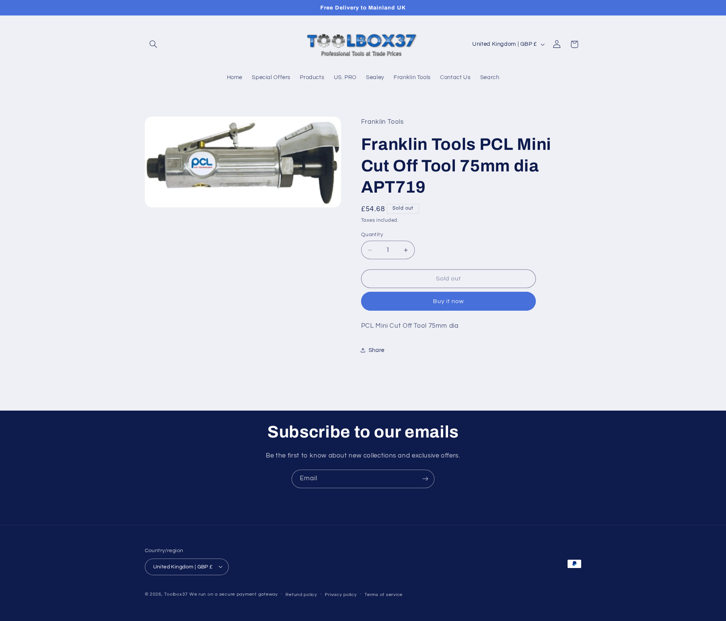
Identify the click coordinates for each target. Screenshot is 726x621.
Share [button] (377, 350)
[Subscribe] (425, 479)
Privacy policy (341, 594)
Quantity (372, 234)
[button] (153, 44)
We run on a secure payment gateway (233, 594)
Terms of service (384, 594)
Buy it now (448, 301)
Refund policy (301, 594)
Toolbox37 (176, 594)
